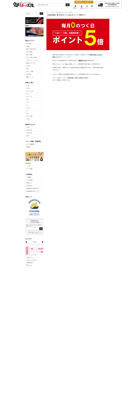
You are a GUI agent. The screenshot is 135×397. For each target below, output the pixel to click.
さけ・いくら (29, 96)
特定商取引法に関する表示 (32, 188)
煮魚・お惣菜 (29, 54)
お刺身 (27, 46)
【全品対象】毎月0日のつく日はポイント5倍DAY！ (66, 15)
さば (27, 99)
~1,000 (27, 127)
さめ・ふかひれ (29, 91)
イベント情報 (52, 12)
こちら (96, 74)
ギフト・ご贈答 (29, 71)
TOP (47, 12)
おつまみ (28, 65)
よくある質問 (29, 180)
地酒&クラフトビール (31, 63)
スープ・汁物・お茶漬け (31, 57)
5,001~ (27, 135)
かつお (27, 85)
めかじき (28, 88)
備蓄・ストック (29, 77)
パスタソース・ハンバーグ (32, 60)
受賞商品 (28, 147)
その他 (27, 118)
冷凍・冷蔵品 (29, 51)
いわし (27, 102)
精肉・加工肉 (31, 49)
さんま (27, 93)
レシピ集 (28, 166)
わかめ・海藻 (29, 116)
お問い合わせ (29, 185)
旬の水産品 (28, 43)
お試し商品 (28, 74)
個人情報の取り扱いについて (32, 191)
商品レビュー (29, 182)
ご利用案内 (28, 177)
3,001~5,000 (29, 132)
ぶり (27, 110)
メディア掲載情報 (30, 144)
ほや (27, 113)
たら (27, 104)
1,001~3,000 (29, 130)
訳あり (27, 68)
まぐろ (27, 107)
